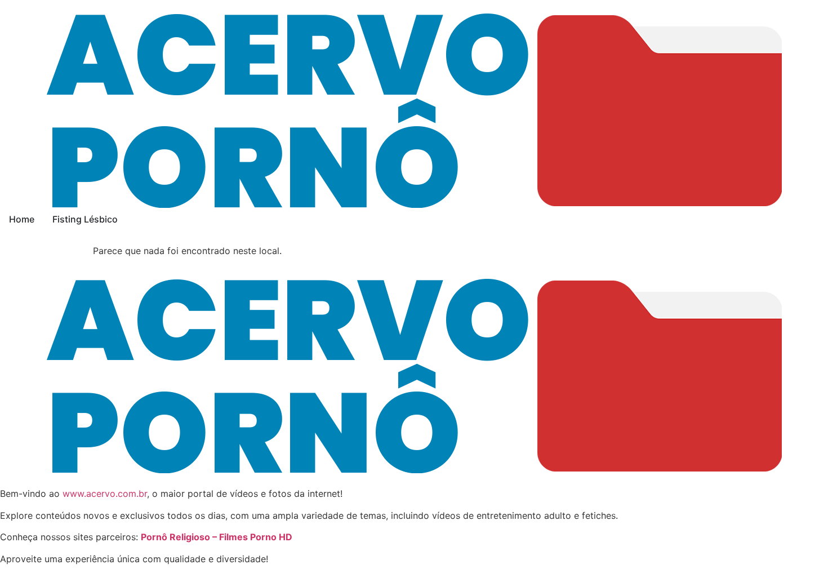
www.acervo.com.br (105, 493)
